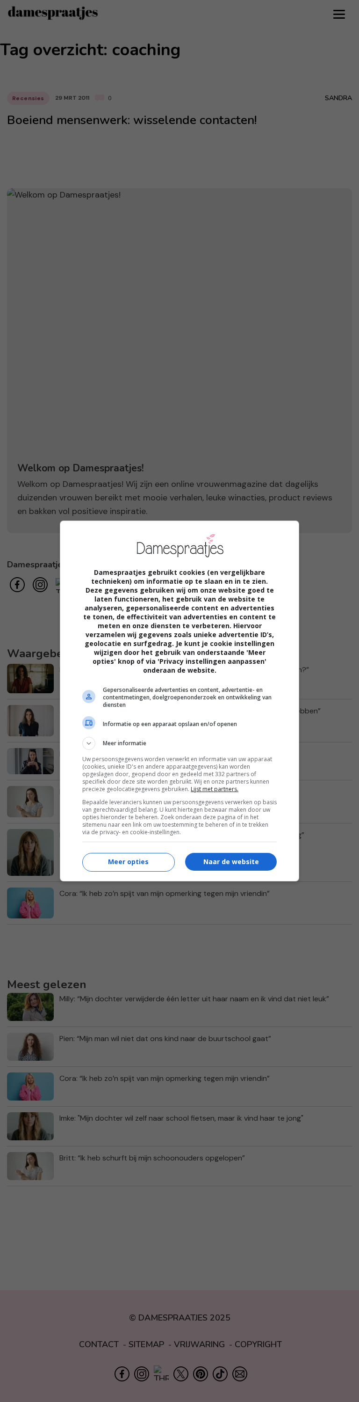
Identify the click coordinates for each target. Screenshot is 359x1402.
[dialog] (179, 701)
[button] (179, 743)
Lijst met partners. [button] (214, 789)
